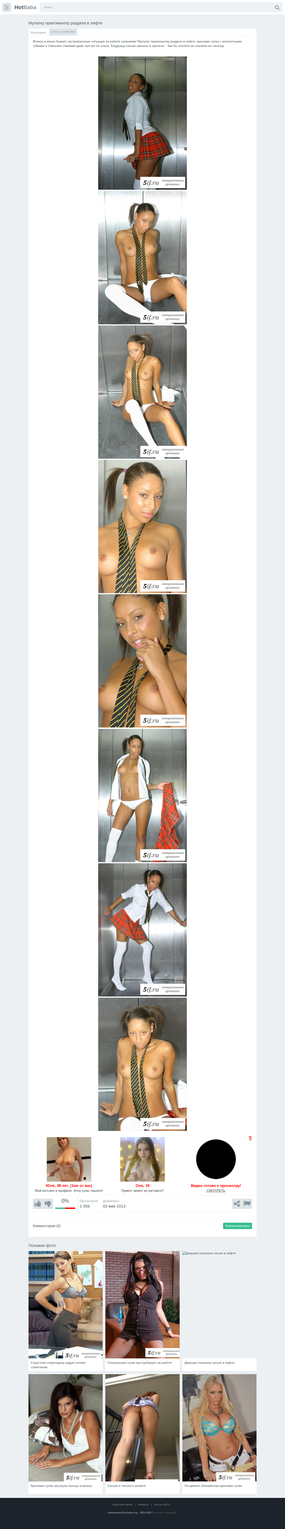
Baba (25, 7)
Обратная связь (122, 1504)
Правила (143, 1504)
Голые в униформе (63, 32)
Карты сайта (162, 1504)
